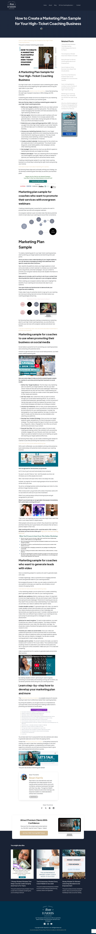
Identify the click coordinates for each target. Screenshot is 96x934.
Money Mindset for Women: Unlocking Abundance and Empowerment (68, 61)
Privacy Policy (42, 930)
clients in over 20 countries (37, 91)
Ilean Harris (46, 28)
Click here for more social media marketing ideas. (33, 589)
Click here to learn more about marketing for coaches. (34, 167)
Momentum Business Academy (30, 698)
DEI (65, 930)
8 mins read (53, 28)
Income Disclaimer (34, 930)
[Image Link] (12, 5)
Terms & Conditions (51, 930)
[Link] (42, 808)
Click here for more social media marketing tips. (32, 443)
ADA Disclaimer (60, 930)
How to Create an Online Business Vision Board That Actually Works (68, 69)
